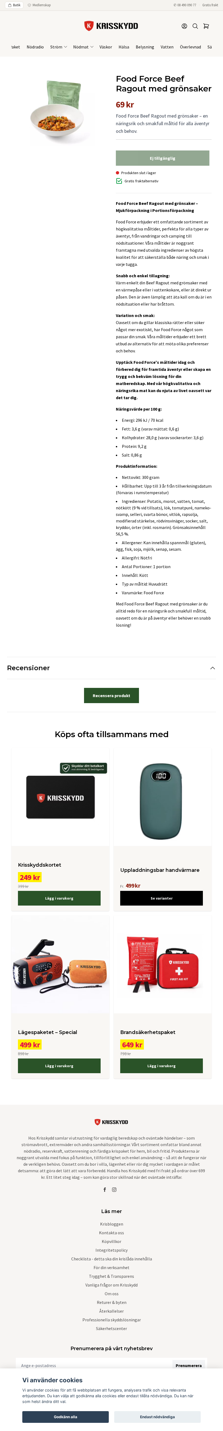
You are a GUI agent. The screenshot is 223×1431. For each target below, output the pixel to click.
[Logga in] (184, 26)
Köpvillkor (111, 1241)
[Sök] (195, 26)
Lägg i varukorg (59, 898)
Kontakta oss (111, 1232)
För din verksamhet (111, 1267)
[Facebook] (105, 1189)
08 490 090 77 (186, 5)
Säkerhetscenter (111, 1328)
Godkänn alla (65, 1417)
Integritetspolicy (111, 1250)
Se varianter (162, 898)
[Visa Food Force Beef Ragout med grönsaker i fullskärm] (59, 110)
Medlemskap (42, 5)
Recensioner (28, 668)
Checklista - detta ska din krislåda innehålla (111, 1258)
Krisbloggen (111, 1224)
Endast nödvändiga (157, 1417)
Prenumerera (189, 1365)
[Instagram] (114, 1189)
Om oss (112, 1293)
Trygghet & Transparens (111, 1276)
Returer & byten (111, 1302)
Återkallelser (111, 1311)
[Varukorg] (206, 26)
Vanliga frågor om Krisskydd (111, 1285)
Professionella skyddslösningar (111, 1319)
